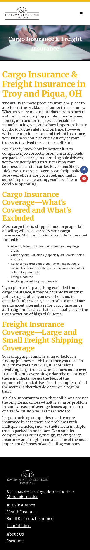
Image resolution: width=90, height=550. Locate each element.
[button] (81, 13)
